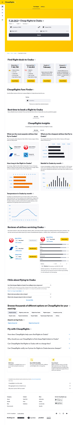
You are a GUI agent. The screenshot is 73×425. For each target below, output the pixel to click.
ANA (16, 246)
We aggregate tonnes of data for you (17, 386)
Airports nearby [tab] (12, 312)
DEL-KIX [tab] (42, 116)
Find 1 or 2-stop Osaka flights (15, 291)
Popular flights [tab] (34, 315)
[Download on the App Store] (59, 403)
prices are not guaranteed (36, 379)
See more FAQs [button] (29, 300)
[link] (15, 80)
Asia (12, 53)
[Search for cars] (2, 12)
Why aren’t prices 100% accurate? (16, 388)
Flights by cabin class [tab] (24, 312)
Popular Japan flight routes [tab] (47, 315)
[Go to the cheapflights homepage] (10, 2)
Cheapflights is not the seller (15, 383)
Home (8, 53)
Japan (15, 53)
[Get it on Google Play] (59, 399)
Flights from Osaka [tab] (36, 312)
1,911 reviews (18, 242)
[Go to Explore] (2, 15)
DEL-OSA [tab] (36, 116)
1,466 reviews (18, 258)
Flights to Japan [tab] (46, 312)
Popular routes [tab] (12, 315)
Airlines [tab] (57, 315)
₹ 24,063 (13, 20)
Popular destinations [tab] (23, 315)
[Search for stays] (2, 9)
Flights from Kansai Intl (34, 323)
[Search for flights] (2, 6)
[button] (2, 2)
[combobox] (25, 23)
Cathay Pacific (18, 254)
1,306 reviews (18, 250)
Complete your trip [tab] (57, 312)
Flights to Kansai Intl (12, 323)
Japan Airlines (18, 238)
